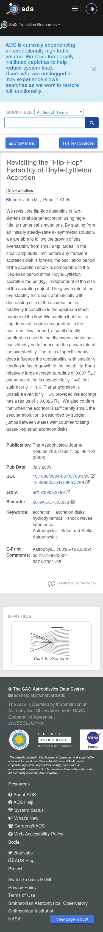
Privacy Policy (22, 887)
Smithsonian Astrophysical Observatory (48, 903)
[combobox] (59, 112)
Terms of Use (21, 895)
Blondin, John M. (23, 199)
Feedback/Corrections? (76, 582)
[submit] (92, 122)
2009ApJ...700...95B (51, 502)
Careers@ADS (29, 825)
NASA (14, 918)
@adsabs (22, 852)
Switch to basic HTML (30, 879)
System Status (28, 810)
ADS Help (23, 802)
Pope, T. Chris (56, 199)
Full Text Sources (78, 143)
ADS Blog (24, 860)
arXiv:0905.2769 (49, 492)
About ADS (24, 794)
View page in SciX (72, 919)
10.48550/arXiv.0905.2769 (58, 482)
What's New (25, 818)
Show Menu (24, 143)
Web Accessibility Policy (38, 833)
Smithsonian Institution (31, 910)
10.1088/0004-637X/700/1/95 (61, 476)
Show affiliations (21, 190)
